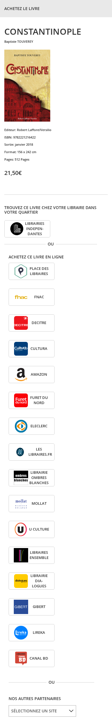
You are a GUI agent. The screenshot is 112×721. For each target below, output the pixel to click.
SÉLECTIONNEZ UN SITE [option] (34, 711)
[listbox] (42, 711)
